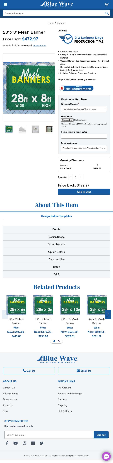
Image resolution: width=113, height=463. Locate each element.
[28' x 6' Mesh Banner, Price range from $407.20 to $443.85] (16, 305)
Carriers (62, 399)
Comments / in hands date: (74, 131)
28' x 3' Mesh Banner (97, 321)
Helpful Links (65, 411)
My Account (64, 387)
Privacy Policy (10, 393)
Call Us (30, 370)
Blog (5, 411)
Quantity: (62, 176)
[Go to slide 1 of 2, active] (54, 341)
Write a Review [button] (39, 45)
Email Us (85, 370)
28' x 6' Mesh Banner (16, 321)
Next (108, 314)
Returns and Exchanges (70, 393)
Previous (5, 314)
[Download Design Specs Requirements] (76, 87)
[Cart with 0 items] (107, 4)
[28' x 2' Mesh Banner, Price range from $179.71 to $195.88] (43, 305)
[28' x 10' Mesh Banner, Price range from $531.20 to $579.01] (70, 305)
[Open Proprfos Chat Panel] (106, 456)
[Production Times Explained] (81, 39)
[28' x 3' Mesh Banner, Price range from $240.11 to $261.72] (97, 305)
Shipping (62, 405)
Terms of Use (10, 399)
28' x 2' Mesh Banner (43, 321)
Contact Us (9, 387)
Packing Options (69, 143)
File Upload (66, 116)
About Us (8, 405)
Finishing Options (70, 103)
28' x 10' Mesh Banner (70, 321)
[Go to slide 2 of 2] (59, 341)
